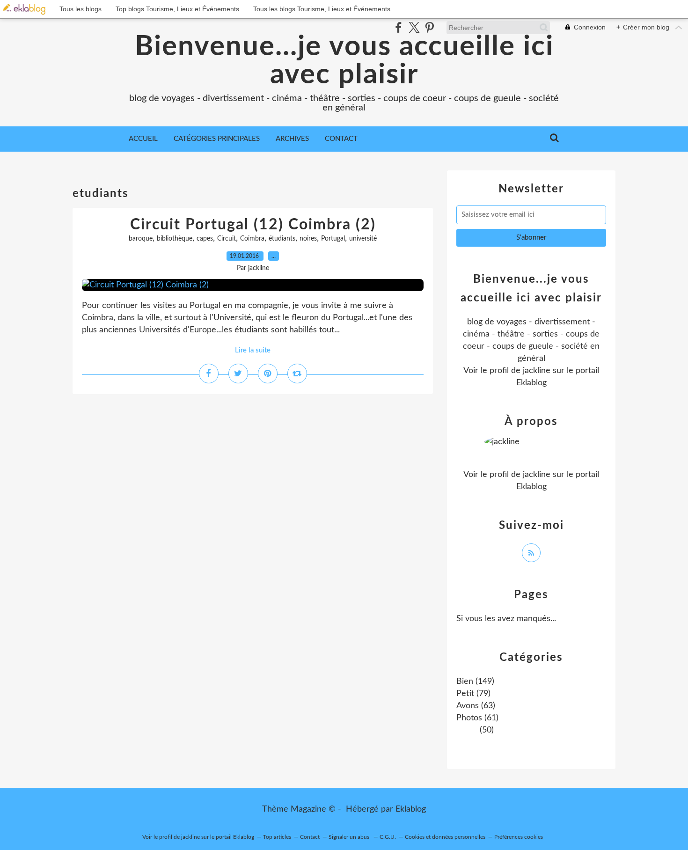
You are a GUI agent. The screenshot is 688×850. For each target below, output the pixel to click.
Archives (292, 138)
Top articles (277, 837)
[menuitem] (143, 139)
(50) (485, 730)
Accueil (143, 138)
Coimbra (252, 238)
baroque (141, 238)
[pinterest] (429, 27)
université (363, 238)
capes (205, 238)
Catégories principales (217, 138)
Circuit (226, 238)
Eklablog (410, 809)
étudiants (282, 238)
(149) (475, 681)
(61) (477, 718)
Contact (341, 138)
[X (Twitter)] (414, 27)
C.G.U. (388, 837)
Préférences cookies (518, 837)
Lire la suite (253, 350)
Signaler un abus (350, 837)
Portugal (333, 238)
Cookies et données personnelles (445, 837)
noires (308, 238)
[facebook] (398, 27)
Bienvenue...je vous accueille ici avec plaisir (344, 61)
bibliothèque (174, 238)
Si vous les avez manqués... (506, 619)
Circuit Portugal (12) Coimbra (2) (253, 224)
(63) (475, 706)
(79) (473, 693)
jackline (536, 370)
